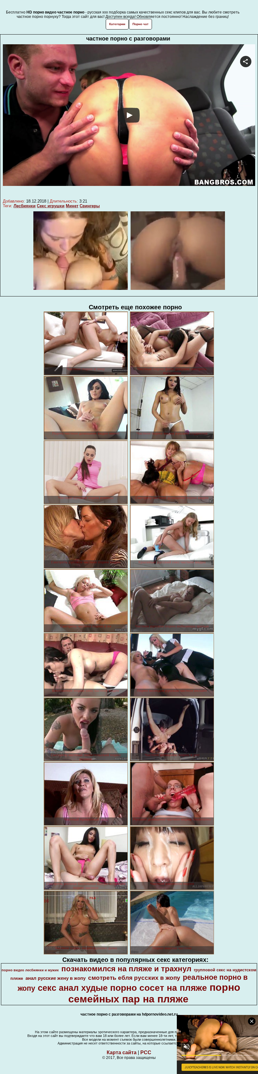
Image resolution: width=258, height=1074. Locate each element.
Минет (72, 205)
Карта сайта (122, 1052)
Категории (117, 24)
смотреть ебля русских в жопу (134, 977)
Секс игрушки (50, 205)
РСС (145, 1052)
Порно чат (140, 24)
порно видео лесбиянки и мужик (30, 970)
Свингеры (90, 205)
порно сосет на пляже (158, 988)
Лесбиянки (25, 205)
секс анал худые (73, 988)
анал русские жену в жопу (55, 978)
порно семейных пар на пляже (154, 993)
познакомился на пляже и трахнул (126, 968)
